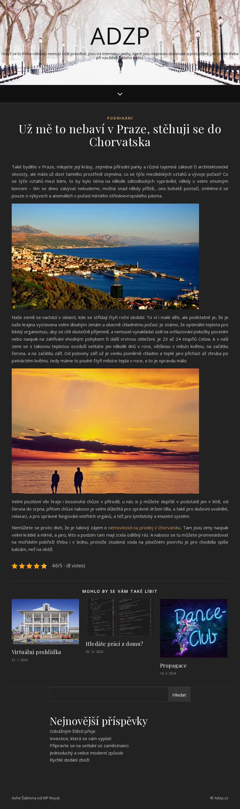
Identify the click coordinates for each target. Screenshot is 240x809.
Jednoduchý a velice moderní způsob (86, 753)
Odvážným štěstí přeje (72, 731)
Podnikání (120, 118)
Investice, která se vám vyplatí (80, 738)
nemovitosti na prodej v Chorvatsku (144, 527)
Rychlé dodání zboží (69, 760)
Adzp (120, 35)
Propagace (173, 665)
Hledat (179, 695)
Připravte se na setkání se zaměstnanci (89, 745)
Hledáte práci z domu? (114, 643)
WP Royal (51, 798)
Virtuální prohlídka (36, 652)
